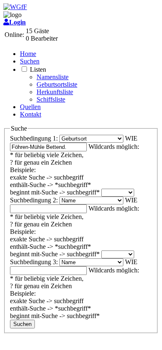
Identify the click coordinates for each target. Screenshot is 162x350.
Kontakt (30, 114)
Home (28, 53)
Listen (38, 69)
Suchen (29, 61)
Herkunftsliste (55, 91)
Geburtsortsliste (57, 84)
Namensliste (53, 76)
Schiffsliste (51, 99)
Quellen (30, 106)
